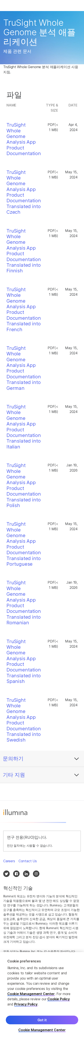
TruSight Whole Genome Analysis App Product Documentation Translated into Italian (23, 427)
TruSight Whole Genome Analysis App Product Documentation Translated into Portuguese (23, 544)
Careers (9, 861)
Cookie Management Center (31, 994)
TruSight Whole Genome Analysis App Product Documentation (23, 139)
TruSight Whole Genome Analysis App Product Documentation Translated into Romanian (23, 602)
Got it (42, 1020)
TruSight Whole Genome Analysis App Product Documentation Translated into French (23, 309)
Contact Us (28, 861)
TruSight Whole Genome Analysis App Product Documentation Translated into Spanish (23, 661)
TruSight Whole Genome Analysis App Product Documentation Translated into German (23, 368)
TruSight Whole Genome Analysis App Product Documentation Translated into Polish (23, 485)
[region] (42, 995)
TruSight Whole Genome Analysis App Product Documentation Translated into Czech (23, 192)
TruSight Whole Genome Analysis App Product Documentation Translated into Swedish (23, 720)
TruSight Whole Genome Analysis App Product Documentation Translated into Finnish (23, 251)
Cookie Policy (58, 999)
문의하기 (13, 758)
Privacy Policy (25, 1004)
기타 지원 (14, 775)
